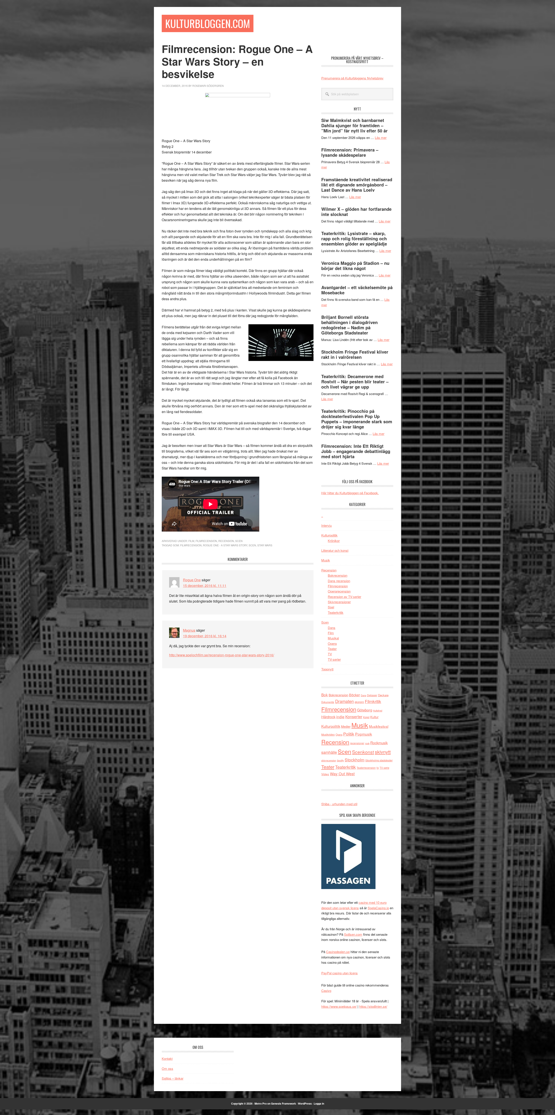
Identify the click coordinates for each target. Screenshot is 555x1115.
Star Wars (264, 545)
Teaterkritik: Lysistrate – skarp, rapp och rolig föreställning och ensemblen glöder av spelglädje (354, 238)
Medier (346, 726)
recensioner (357, 743)
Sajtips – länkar (172, 1078)
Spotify (340, 760)
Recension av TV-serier (344, 596)
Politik (348, 734)
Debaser (372, 695)
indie (340, 716)
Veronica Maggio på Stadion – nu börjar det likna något (355, 265)
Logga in (319, 1103)
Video (325, 774)
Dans (331, 627)
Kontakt (167, 1058)
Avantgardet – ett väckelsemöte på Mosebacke (357, 290)
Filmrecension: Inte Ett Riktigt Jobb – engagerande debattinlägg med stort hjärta (355, 451)
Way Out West (342, 773)
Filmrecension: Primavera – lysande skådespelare (349, 152)
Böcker (354, 694)
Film (191, 541)
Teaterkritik (335, 612)
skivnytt (383, 751)
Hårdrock (328, 716)
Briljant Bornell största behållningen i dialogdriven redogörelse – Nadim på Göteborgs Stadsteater (349, 325)
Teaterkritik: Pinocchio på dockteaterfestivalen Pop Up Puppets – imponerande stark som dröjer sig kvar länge (356, 419)
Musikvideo (328, 734)
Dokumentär (327, 702)
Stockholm (354, 760)
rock (367, 743)
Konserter (353, 716)
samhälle (329, 752)
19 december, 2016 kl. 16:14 (204, 635)
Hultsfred (377, 710)
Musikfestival (378, 726)
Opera (332, 643)
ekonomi (359, 702)
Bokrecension (337, 575)
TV (330, 654)
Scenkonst (363, 752)
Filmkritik (373, 701)
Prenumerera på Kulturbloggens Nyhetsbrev (352, 78)
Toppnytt (327, 669)
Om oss (167, 1068)
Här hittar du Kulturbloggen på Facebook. (350, 493)
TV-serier (334, 659)
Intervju (326, 525)
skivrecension (328, 760)
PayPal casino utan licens (339, 973)
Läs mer (381, 137)
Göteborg (364, 710)
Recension (226, 541)
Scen (239, 541)
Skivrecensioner (339, 601)
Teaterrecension (366, 767)
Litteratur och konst (334, 550)
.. (322, 515)
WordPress (305, 1103)
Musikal (333, 638)
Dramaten (344, 701)
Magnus (189, 630)
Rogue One (192, 579)
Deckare (383, 695)
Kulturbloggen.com (207, 23)
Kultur (374, 717)
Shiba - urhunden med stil (339, 804)
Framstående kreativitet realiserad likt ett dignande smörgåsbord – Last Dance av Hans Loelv (356, 184)
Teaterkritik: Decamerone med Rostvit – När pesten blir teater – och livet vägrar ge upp (354, 381)
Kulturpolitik (329, 535)
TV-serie (384, 767)
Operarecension (339, 591)
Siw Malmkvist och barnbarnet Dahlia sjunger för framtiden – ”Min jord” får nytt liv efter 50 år (354, 125)
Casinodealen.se (338, 951)
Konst (366, 717)
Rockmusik (379, 742)
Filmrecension (206, 541)
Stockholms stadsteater (379, 760)
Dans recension (339, 580)
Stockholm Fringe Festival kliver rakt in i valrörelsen (354, 354)
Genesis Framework (283, 1103)
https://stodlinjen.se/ (373, 1006)
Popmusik (363, 734)
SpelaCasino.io (378, 908)
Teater (332, 648)
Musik (325, 560)
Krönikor (334, 540)
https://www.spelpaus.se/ (339, 1006)
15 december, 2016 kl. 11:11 (204, 585)
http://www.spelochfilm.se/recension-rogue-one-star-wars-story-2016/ (221, 654)
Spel (331, 607)
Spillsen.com (353, 934)
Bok (324, 694)
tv (378, 768)
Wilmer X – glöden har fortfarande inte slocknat (356, 211)
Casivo (326, 990)
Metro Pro (261, 1103)
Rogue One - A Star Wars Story (225, 545)
